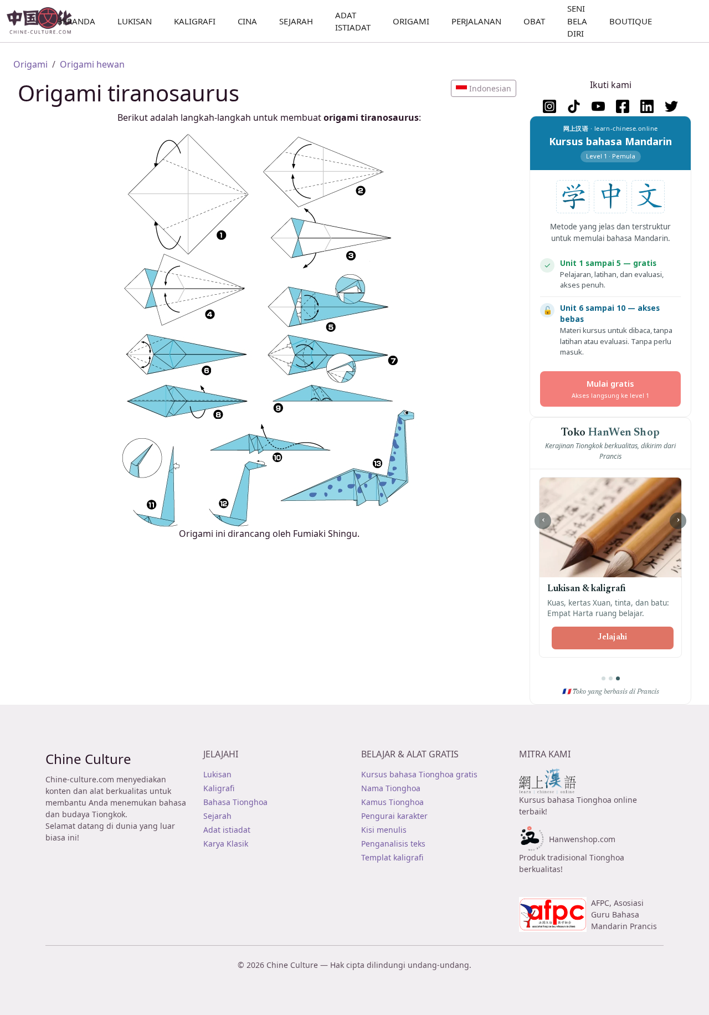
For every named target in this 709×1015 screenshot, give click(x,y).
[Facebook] (622, 106)
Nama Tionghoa (390, 788)
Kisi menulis (384, 829)
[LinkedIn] (647, 106)
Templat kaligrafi (392, 857)
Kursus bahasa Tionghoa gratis (419, 774)
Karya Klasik (225, 843)
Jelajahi (612, 638)
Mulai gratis (610, 388)
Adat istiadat (226, 829)
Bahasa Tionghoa (235, 802)
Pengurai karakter (394, 816)
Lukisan (217, 774)
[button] (483, 88)
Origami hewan (92, 64)
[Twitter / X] (671, 106)
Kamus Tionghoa (392, 802)
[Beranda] (44, 21)
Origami (30, 64)
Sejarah (217, 816)
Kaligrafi (218, 788)
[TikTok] (573, 106)
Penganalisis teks (393, 843)
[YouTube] (598, 106)
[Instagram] (549, 106)
